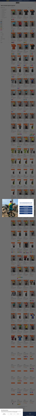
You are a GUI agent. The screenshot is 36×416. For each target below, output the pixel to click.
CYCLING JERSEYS (26, 206)
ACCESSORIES (26, 213)
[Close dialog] (33, 199)
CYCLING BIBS (26, 208)
